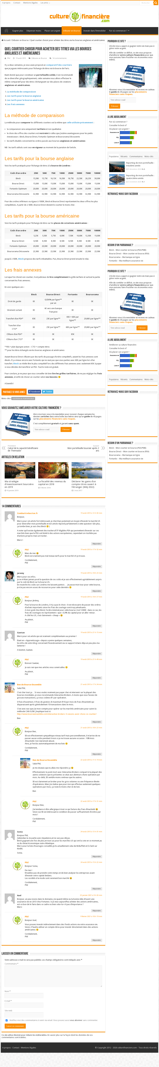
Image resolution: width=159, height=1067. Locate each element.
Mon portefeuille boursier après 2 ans (83, 448)
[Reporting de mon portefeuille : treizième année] (117, 167)
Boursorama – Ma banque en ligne (124, 257)
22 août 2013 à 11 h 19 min (91, 760)
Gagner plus (17, 31)
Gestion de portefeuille (23, 399)
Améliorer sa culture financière (122, 345)
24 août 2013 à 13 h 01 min (91, 832)
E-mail (8, 1001)
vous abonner (76, 1020)
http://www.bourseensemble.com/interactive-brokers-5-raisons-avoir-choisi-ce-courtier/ (57, 714)
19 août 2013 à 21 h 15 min (91, 632)
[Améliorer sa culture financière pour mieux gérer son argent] (79, 15)
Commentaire (11, 964)
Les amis (44, 3)
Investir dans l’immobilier (94, 31)
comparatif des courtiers (59, 65)
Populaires (114, 156)
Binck (21, 259)
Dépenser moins (34, 31)
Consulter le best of (118, 125)
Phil (8, 58)
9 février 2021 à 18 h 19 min (91, 916)
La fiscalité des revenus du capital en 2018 (52, 483)
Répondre (97, 544)
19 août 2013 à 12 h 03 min (91, 513)
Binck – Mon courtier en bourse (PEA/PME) (127, 250)
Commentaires (136, 156)
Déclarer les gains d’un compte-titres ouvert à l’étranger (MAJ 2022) (84, 484)
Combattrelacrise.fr (27, 513)
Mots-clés (149, 156)
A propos (6, 3)
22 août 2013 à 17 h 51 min (91, 801)
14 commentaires (59, 58)
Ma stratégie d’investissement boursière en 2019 (19, 484)
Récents (124, 156)
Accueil (6, 30)
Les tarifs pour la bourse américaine (25, 100)
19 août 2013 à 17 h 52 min (91, 550)
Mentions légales (30, 3)
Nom (8, 991)
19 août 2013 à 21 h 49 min (91, 659)
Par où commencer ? (118, 31)
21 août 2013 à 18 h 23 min (91, 728)
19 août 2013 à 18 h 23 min (91, 573)
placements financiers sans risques (57, 419)
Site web (8, 1010)
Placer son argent (52, 31)
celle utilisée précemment (80, 122)
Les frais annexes (16, 104)
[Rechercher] (156, 2)
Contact (16, 3)
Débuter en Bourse (71, 31)
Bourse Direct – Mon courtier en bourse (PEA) (129, 253)
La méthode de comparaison (21, 92)
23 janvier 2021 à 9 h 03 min (91, 895)
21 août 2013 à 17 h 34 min (91, 684)
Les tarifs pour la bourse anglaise (24, 96)
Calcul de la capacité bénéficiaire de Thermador (23, 448)
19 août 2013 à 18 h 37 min (91, 597)
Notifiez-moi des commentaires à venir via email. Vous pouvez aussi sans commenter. (54, 1020)
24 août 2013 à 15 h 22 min (91, 862)
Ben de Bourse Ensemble (29, 684)
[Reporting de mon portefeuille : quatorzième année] (117, 179)
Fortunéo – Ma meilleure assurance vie (126, 261)
